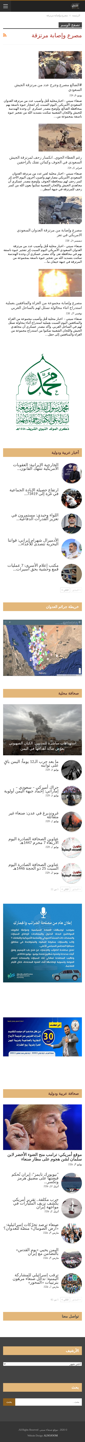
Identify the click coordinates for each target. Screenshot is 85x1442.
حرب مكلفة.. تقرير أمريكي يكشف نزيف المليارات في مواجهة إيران (36, 1203)
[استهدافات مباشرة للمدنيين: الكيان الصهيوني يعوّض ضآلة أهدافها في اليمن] (42, 730)
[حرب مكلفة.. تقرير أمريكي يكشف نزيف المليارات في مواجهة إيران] (71, 1208)
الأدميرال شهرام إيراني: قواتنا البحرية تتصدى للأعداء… (33, 542)
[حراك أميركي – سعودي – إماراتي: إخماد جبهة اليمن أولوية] (71, 796)
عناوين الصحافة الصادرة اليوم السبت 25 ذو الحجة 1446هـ (33, 867)
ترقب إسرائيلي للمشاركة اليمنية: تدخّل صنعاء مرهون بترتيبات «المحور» (36, 1279)
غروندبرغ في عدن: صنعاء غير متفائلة (34, 815)
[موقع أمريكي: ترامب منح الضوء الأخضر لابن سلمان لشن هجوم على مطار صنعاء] (42, 1127)
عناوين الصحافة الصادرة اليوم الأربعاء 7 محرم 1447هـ (33, 841)
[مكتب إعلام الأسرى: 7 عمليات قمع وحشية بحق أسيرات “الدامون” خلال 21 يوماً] (71, 574)
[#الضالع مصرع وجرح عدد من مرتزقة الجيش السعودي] (60, 65)
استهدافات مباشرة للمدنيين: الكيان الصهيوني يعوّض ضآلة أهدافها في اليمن (42, 745)
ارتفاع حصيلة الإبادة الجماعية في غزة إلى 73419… (34, 492)
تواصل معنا (70, 1316)
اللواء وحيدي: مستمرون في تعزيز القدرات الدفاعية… (35, 517)
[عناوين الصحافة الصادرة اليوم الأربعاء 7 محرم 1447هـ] (71, 847)
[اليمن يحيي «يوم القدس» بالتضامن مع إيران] (71, 1258)
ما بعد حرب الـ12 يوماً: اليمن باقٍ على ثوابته (31, 764)
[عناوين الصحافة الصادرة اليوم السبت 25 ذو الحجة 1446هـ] (71, 873)
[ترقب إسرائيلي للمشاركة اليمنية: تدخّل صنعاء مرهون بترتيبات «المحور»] (71, 1283)
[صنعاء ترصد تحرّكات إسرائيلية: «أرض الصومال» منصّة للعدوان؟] (71, 1233)
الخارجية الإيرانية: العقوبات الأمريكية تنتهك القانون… (36, 467)
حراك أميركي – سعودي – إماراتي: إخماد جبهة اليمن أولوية (31, 789)
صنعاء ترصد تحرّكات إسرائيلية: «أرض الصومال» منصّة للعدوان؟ (31, 1227)
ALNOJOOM (51, 1435)
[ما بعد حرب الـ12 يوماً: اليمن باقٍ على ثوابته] (71, 770)
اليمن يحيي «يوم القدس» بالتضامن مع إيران (37, 1252)
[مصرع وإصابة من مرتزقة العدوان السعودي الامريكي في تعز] (60, 210)
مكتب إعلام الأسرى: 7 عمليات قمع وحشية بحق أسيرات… (33, 567)
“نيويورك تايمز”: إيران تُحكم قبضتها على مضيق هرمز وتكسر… (35, 1178)
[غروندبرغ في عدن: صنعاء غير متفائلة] (71, 822)
